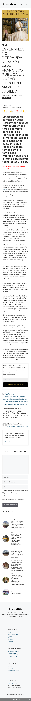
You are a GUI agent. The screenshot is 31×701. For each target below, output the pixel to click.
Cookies (26, 696)
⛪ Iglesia (10, 668)
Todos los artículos (13, 634)
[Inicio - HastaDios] (15, 610)
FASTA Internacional (13, 651)
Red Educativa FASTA (13, 656)
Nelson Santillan (6, 95)
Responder (8, 442)
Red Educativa (11, 672)
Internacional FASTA (13, 670)
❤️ (17, 111)
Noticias (10, 636)
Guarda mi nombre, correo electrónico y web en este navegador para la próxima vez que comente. (16, 493)
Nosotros (10, 639)
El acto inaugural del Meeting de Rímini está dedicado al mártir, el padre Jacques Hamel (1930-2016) (17, 566)
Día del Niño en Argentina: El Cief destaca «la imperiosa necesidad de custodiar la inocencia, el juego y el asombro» (17, 581)
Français (10, 638)
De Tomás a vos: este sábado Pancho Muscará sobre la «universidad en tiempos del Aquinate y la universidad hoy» (16, 539)
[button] (21, 4)
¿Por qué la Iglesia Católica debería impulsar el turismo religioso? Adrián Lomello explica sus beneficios (17, 525)
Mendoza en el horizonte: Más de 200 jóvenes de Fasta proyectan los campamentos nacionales (17, 553)
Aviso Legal (19, 696)
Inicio (9, 632)
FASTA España (12, 653)
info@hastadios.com (15, 683)
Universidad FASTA (13, 655)
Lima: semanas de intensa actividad (16, 592)
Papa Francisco (6, 97)
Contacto (10, 641)
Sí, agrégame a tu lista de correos (14, 499)
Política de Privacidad (8, 696)
